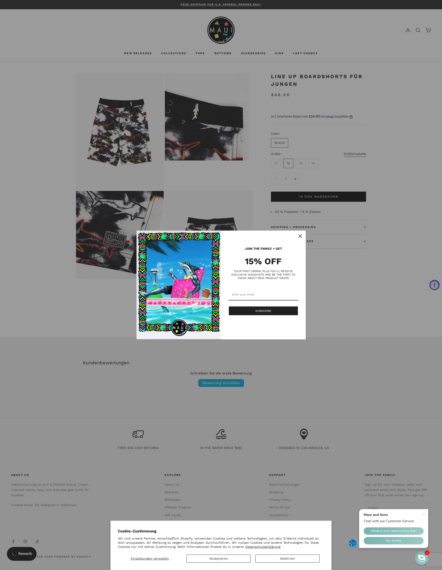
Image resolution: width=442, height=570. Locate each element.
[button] (421, 558)
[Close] (300, 236)
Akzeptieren (218, 558)
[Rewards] (22, 554)
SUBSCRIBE (263, 310)
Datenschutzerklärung (262, 547)
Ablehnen (287, 558)
